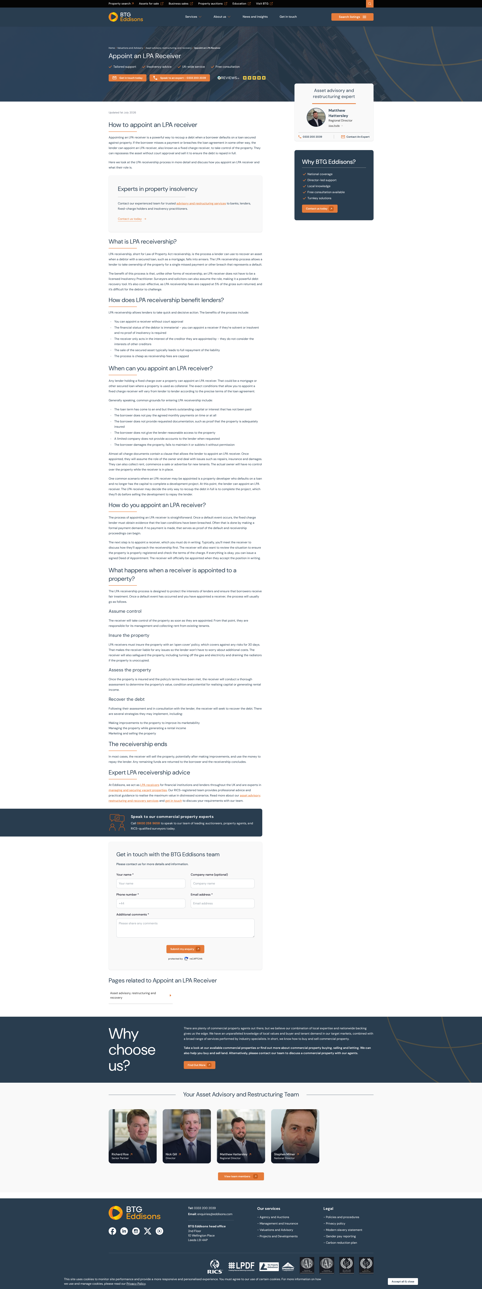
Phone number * (127, 895)
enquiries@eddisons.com (214, 1214)
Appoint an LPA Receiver (207, 47)
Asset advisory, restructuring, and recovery (169, 47)
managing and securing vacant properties (138, 790)
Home (112, 47)
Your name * (125, 875)
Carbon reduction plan (340, 1243)
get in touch (173, 801)
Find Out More (196, 1065)
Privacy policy (334, 1223)
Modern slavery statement (342, 1230)
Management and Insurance (277, 1223)
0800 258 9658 (148, 823)
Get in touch (288, 17)
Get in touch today (131, 78)
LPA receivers (149, 785)
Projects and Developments (277, 1236)
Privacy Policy (136, 1284)
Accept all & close (403, 1281)
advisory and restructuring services (201, 203)
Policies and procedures (341, 1217)
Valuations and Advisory (130, 47)
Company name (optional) (209, 875)
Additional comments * (132, 914)
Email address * (202, 895)
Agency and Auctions (273, 1217)
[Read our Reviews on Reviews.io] (241, 78)
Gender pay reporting (339, 1236)
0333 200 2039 (205, 1208)
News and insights (255, 17)
